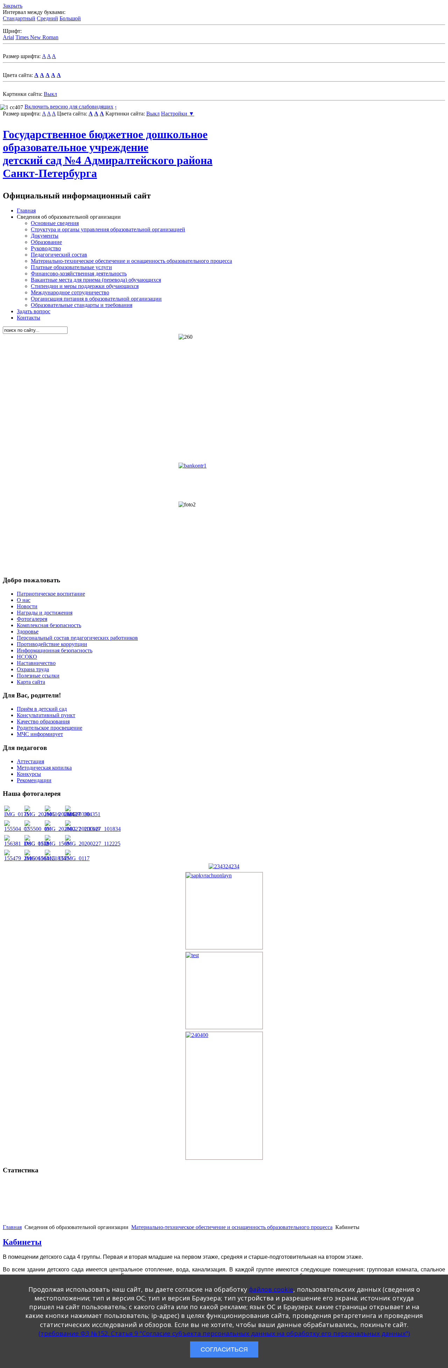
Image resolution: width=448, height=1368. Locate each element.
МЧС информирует (40, 734)
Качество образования (43, 721)
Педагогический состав (59, 255)
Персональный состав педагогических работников (77, 638)
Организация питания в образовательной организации (96, 299)
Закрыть (12, 6)
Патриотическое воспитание (51, 594)
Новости (27, 606)
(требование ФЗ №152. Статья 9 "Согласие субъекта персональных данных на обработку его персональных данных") (224, 1333)
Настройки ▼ (177, 114)
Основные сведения (55, 223)
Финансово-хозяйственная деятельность (79, 273)
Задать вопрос (33, 311)
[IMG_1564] (36, 858)
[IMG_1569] (57, 844)
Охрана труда (33, 669)
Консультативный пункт (46, 715)
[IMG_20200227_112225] (92, 844)
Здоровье (27, 631)
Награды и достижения (44, 613)
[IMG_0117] (77, 858)
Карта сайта (31, 682)
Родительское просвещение (49, 728)
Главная (26, 210)
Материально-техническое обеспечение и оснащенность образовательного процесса (131, 261)
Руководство (46, 248)
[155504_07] (16, 829)
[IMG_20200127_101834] (93, 829)
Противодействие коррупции (52, 644)
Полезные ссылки (38, 676)
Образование (46, 242)
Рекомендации (34, 780)
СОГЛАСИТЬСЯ (224, 1349)
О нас (23, 600)
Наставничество (36, 663)
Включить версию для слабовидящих (68, 107)
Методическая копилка (44, 768)
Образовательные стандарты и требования (81, 305)
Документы (44, 236)
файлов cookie (271, 1289)
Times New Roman (36, 37)
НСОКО (27, 657)
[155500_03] (37, 829)
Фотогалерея (32, 619)
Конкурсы (29, 774)
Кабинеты (22, 1242)
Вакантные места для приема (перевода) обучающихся (96, 280)
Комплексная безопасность (49, 625)
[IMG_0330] (77, 814)
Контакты (28, 318)
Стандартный (19, 18)
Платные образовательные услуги (71, 267)
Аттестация (30, 761)
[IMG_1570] (36, 844)
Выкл (50, 94)
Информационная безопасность (54, 650)
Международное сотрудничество (70, 292)
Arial (8, 37)
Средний (47, 18)
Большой (70, 18)
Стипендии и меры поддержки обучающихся (85, 286)
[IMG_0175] (16, 814)
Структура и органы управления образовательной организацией (108, 229)
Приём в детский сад (42, 709)
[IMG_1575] (57, 858)
